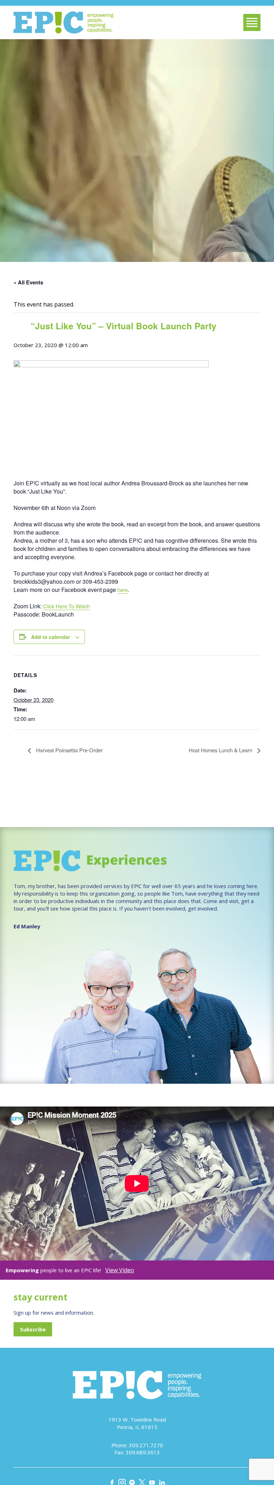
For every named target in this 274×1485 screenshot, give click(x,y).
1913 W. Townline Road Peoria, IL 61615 (137, 1423)
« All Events (28, 282)
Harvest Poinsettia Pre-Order (69, 750)
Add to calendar (50, 636)
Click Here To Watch (66, 606)
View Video (119, 1270)
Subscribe (33, 1329)
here (122, 589)
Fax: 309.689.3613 (137, 1452)
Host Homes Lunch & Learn (221, 750)
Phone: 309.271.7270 (137, 1445)
